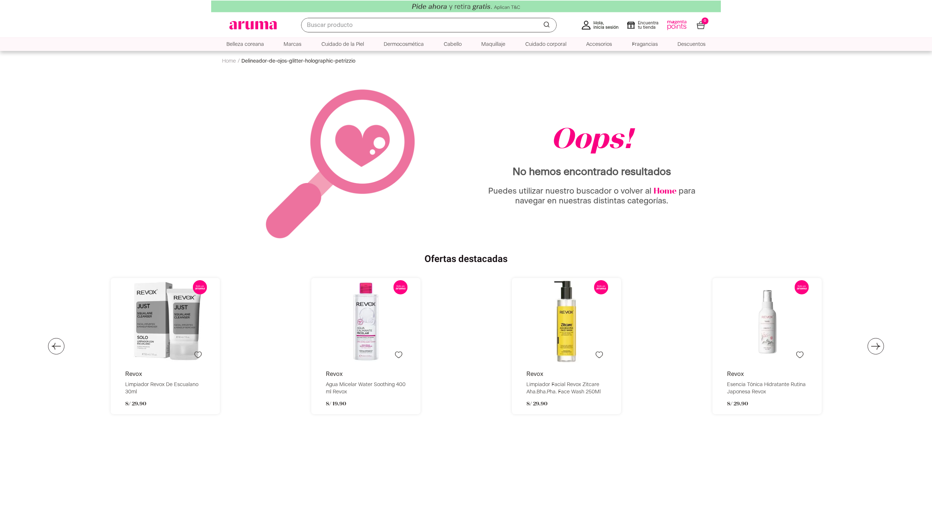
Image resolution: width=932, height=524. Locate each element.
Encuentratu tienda (648, 25)
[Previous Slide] (56, 346)
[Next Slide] (876, 346)
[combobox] (429, 25)
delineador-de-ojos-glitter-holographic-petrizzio (298, 61)
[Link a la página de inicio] (231, 61)
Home (664, 191)
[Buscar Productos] (547, 25)
